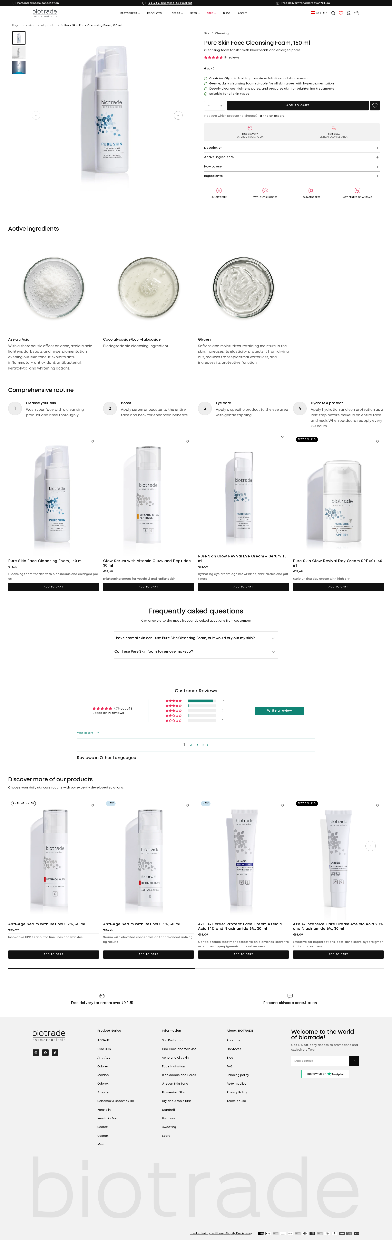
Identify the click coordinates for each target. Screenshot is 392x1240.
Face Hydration (173, 1066)
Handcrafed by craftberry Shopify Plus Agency (221, 1233)
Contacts (234, 1049)
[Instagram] (36, 1052)
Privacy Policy (237, 1092)
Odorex (102, 1066)
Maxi (100, 1144)
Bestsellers (128, 13)
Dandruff (168, 1110)
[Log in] (348, 13)
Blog (226, 13)
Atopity (103, 1092)
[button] (319, 13)
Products (154, 13)
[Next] (370, 846)
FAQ (230, 1066)
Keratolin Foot (108, 1118)
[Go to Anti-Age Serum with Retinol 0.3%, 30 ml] (148, 859)
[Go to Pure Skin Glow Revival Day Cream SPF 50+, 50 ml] (338, 495)
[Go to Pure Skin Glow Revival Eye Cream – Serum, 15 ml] (243, 490)
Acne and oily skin (175, 1058)
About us (233, 1040)
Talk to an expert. (271, 116)
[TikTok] (55, 1052)
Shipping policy (238, 1075)
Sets (193, 13)
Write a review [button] (279, 710)
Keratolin (104, 1110)
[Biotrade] (49, 1035)
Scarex (102, 1127)
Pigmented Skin (173, 1092)
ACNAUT (103, 1040)
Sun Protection (173, 1040)
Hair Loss (168, 1118)
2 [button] (191, 745)
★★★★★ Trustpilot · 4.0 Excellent (168, 3)
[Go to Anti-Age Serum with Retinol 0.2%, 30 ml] (53, 859)
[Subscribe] (354, 1061)
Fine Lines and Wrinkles (179, 1049)
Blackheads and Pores (179, 1075)
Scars (166, 1136)
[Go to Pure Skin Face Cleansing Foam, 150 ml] (53, 495)
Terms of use (236, 1101)
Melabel (103, 1075)
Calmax (102, 1136)
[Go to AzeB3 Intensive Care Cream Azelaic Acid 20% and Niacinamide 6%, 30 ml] (338, 859)
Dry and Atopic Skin (176, 1101)
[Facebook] (45, 1052)
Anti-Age (103, 1058)
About (242, 13)
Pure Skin (104, 1049)
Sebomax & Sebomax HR (115, 1101)
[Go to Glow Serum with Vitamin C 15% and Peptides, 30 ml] (148, 495)
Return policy (236, 1084)
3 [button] (197, 745)
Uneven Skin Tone (175, 1084)
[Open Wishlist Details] (341, 13)
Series (176, 13)
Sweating (169, 1127)
